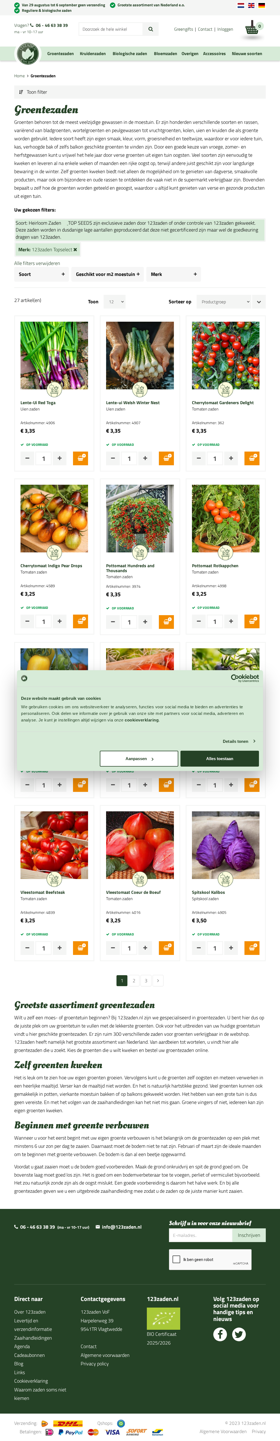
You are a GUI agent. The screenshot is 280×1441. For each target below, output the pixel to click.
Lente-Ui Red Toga (38, 402)
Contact (205, 29)
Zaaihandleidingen (33, 1338)
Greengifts (183, 29)
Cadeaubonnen (29, 1355)
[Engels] (251, 5)
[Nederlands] (241, 5)
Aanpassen (136, 758)
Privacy (259, 1431)
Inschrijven (249, 1235)
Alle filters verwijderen (37, 263)
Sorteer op (180, 301)
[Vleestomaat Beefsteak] (54, 844)
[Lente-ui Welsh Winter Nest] (140, 355)
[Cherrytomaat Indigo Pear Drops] (54, 518)
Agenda (22, 1346)
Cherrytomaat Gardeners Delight (223, 402)
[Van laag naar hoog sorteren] (259, 302)
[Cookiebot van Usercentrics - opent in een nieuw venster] (235, 678)
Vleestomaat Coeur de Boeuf (133, 892)
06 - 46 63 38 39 (52, 25)
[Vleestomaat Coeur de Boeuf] (140, 844)
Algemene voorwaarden (105, 1355)
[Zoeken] (151, 29)
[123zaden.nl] (28, 53)
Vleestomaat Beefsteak (43, 892)
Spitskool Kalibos (208, 892)
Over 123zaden (30, 1312)
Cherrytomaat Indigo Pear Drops (51, 565)
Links (19, 1372)
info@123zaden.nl (122, 1227)
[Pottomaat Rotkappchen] (225, 518)
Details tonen (235, 741)
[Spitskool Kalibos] (225, 844)
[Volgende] (158, 980)
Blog (18, 1363)
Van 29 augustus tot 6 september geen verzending (63, 5)
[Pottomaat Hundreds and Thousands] (140, 518)
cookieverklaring (142, 720)
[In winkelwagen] (80, 458)
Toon (93, 301)
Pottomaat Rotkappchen (215, 565)
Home (19, 76)
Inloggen (225, 29)
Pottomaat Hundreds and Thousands (130, 568)
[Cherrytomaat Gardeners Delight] (225, 355)
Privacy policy (95, 1363)
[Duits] (262, 5)
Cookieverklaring (31, 1381)
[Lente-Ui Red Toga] (54, 355)
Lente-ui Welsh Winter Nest (133, 402)
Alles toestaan (219, 758)
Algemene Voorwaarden (223, 1431)
